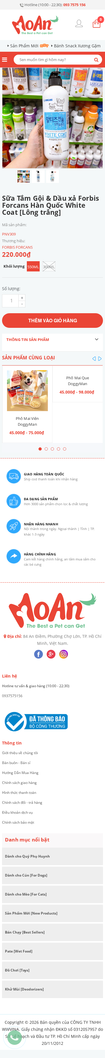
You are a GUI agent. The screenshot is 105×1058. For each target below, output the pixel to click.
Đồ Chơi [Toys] (17, 970)
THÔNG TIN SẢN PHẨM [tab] (27, 339)
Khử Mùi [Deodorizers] (24, 989)
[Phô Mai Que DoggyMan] (27, 370)
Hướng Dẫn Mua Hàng (20, 772)
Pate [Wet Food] (18, 951)
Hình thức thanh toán (19, 792)
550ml (33, 266)
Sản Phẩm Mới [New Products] (31, 913)
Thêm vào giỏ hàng (52, 320)
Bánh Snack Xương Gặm (77, 46)
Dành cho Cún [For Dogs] (26, 875)
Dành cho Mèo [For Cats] (26, 894)
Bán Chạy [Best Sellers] (25, 932)
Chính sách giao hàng (19, 782)
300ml (49, 266)
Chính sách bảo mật (18, 822)
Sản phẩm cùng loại (28, 357)
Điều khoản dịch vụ (17, 812)
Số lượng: (11, 288)
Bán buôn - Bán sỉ (16, 762)
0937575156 (12, 695)
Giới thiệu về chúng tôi (20, 752)
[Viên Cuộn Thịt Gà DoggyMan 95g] (78, 370)
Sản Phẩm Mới (24, 46)
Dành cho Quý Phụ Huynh (27, 856)
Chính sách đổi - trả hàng (22, 802)
